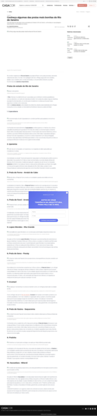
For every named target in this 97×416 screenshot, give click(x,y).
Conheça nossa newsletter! (48, 220)
